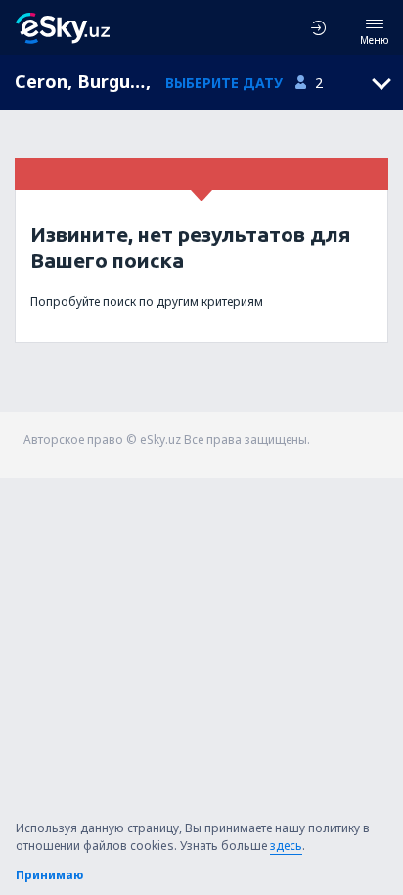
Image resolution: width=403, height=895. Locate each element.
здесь (286, 845)
